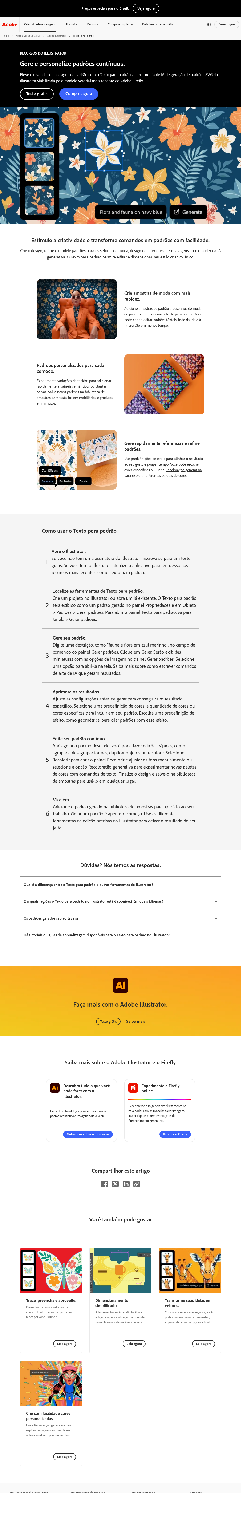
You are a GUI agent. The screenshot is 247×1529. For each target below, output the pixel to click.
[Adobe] (9, 24)
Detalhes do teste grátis (157, 24)
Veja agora (146, 8)
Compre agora (78, 93)
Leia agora (64, 1344)
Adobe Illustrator (56, 35)
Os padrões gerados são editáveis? (51, 918)
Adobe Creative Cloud (28, 35)
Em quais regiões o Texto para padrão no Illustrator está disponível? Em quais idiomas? (93, 901)
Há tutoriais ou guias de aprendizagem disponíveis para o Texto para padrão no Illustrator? (97, 935)
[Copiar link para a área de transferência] (136, 1184)
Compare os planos (120, 24)
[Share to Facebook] (104, 1184)
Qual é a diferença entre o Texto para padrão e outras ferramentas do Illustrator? (88, 884)
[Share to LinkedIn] (126, 1184)
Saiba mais (135, 1021)
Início (6, 35)
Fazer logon (227, 24)
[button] (208, 24)
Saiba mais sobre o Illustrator (88, 1134)
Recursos (92, 24)
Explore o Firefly (175, 1134)
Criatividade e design (38, 24)
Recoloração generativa (184, 470)
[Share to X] (115, 1184)
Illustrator (71, 24)
